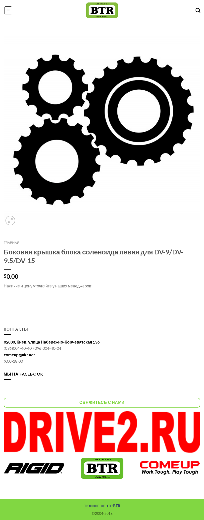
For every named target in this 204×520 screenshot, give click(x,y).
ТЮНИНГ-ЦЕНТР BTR (102, 506)
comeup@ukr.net (19, 354)
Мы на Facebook (23, 374)
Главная (11, 243)
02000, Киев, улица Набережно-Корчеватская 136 (52, 342)
